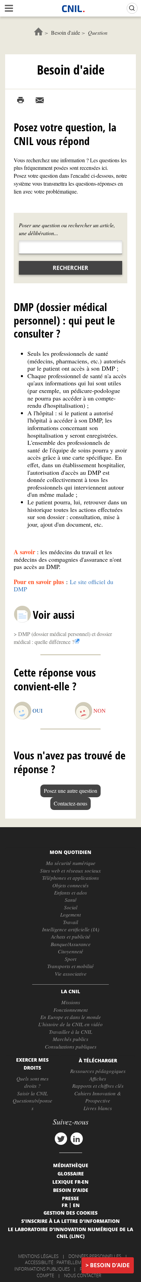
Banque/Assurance (71, 944)
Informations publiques (42, 1269)
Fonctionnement (70, 1009)
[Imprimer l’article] (20, 100)
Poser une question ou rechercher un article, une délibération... (67, 229)
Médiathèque (70, 1165)
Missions (70, 1002)
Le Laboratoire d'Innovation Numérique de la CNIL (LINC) (70, 1232)
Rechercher (70, 268)
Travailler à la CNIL (70, 1031)
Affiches (97, 1078)
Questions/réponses (32, 1104)
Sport (70, 958)
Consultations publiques (71, 1046)
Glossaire (70, 1173)
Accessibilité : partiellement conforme (69, 1262)
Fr (64, 1205)
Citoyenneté (70, 951)
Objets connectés (70, 885)
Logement (70, 914)
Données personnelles (94, 1256)
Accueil (38, 31)
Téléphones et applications (70, 877)
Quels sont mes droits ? (32, 1082)
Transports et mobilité (70, 966)
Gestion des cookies (70, 1212)
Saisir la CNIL (32, 1093)
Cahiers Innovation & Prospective (97, 1097)
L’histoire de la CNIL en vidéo (70, 1024)
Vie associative (71, 973)
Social (70, 907)
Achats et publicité (70, 936)
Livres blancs (98, 1108)
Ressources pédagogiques (98, 1070)
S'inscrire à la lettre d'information (70, 1220)
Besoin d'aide (65, 32)
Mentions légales (38, 1256)
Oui (37, 710)
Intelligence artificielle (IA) (70, 929)
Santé (71, 899)
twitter (61, 1138)
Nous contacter (82, 1275)
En (76, 1205)
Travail (70, 922)
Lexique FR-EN (70, 1181)
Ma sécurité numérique (70, 862)
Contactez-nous (70, 803)
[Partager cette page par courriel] (40, 100)
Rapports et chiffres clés (98, 1085)
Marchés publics (70, 1039)
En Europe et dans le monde (70, 1016)
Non (99, 710)
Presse (70, 1198)
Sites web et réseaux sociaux (70, 870)
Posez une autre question (70, 790)
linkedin (76, 1138)
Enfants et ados (70, 892)
